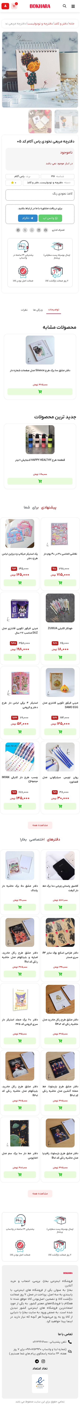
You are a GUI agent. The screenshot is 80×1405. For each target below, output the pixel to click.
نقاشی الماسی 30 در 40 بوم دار (60, 554)
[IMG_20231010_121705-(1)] (40, 69)
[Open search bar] (64, 6)
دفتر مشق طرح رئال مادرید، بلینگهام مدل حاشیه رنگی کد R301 (20, 1091)
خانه (71, 24)
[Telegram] (37, 1361)
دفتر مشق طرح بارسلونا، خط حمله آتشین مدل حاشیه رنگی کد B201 (60, 1091)
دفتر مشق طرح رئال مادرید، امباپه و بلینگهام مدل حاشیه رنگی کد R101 (20, 957)
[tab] (53, 310)
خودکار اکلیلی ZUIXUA (60, 628)
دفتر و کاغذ (61, 24)
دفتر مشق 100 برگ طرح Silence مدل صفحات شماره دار (40, 370)
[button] (45, 230)
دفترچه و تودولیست (39, 24)
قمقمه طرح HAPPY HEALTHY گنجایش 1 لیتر (40, 460)
